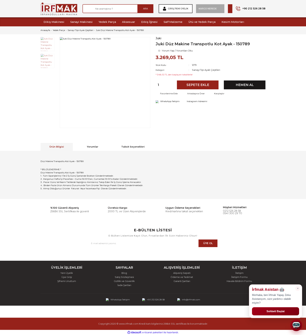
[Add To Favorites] (167, 93)
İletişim (239, 273)
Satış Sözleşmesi (124, 277)
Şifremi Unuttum (66, 281)
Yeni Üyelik (181, 9)
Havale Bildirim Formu (239, 281)
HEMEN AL (245, 85)
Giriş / (171, 9)
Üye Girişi (66, 277)
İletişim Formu (239, 277)
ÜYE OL (208, 243)
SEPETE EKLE (197, 85)
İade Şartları (124, 285)
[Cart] (230, 8)
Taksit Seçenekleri (133, 146)
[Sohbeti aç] (296, 325)
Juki (158, 38)
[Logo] (59, 8)
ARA (145, 8)
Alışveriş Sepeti (182, 273)
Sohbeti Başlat (276, 311)
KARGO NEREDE (208, 8)
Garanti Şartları (182, 281)
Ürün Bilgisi (56, 146)
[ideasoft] (134, 332)
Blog (124, 273)
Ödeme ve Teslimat (182, 277)
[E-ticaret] (152, 332)
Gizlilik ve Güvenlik (124, 281)
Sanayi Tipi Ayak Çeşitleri (206, 69)
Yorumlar (92, 146)
